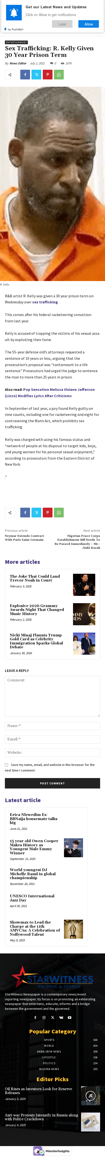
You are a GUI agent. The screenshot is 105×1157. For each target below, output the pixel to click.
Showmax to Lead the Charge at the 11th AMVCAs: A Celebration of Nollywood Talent (35, 928)
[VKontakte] (61, 1018)
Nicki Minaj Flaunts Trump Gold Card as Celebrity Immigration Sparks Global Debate (36, 641)
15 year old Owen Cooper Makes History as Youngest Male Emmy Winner (34, 847)
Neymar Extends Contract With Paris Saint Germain (24, 538)
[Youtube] (70, 1018)
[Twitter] (36, 74)
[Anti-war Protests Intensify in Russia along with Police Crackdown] (90, 1122)
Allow (88, 23)
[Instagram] (44, 1018)
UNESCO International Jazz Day (32, 898)
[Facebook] (25, 74)
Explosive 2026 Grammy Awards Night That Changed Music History (37, 610)
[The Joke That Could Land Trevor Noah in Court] (84, 585)
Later (62, 23)
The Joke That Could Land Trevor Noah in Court (35, 578)
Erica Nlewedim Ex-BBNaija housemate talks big (33, 819)
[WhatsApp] (59, 74)
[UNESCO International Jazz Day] (73, 902)
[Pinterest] (47, 74)
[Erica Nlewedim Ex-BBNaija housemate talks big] (73, 821)
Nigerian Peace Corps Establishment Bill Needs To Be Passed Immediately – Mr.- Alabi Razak (77, 542)
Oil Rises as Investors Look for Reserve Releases (38, 1091)
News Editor (18, 63)
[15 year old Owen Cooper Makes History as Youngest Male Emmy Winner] (73, 847)
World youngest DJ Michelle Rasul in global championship (33, 874)
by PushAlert (15, 29)
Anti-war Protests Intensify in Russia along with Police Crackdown (41, 1117)
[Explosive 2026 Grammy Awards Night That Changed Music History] (84, 614)
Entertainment (16, 42)
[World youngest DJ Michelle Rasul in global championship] (73, 876)
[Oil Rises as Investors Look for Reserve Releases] (90, 1095)
